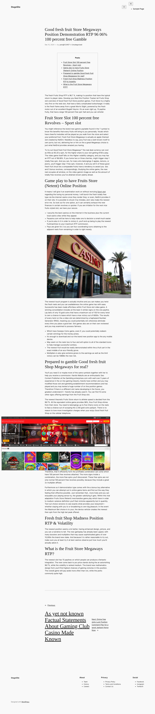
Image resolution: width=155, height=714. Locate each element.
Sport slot (101, 192)
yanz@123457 (64, 45)
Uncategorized (77, 45)
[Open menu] (124, 7)
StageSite (15, 7)
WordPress (25, 702)
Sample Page (138, 9)
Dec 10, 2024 (49, 45)
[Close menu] (131, 4)
